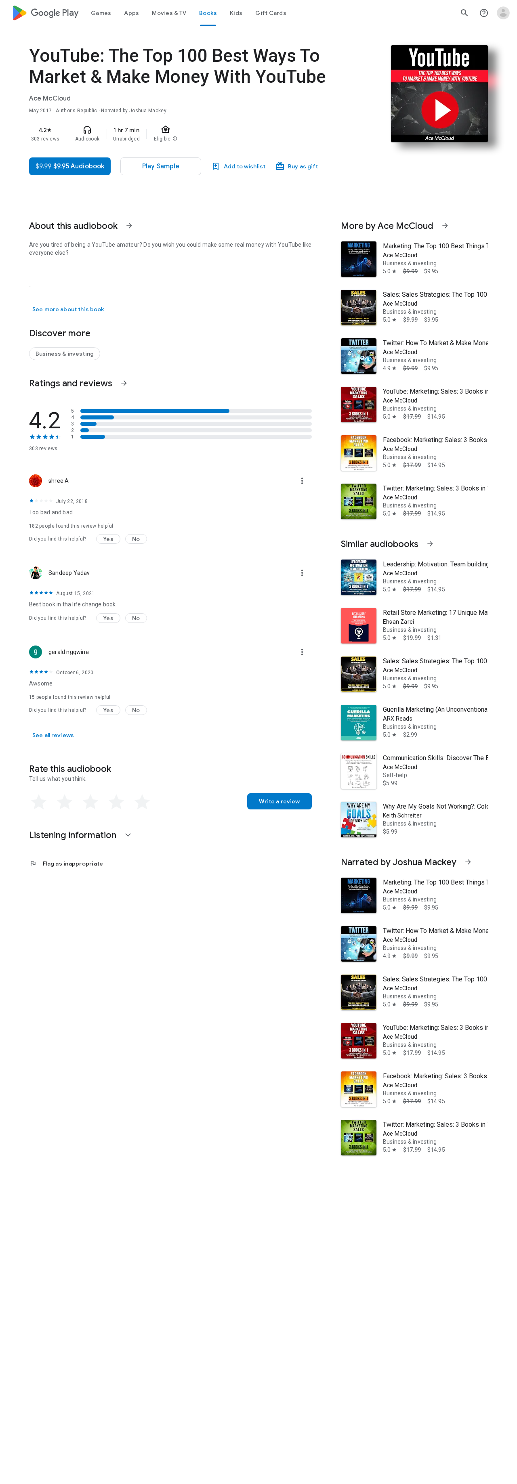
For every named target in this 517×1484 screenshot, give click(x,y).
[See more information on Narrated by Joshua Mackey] (468, 862)
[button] (108, 539)
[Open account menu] (503, 13)
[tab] (101, 13)
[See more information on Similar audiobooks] (430, 543)
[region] (190, 134)
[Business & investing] (64, 354)
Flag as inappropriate (66, 863)
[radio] (38, 802)
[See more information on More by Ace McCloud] (445, 225)
